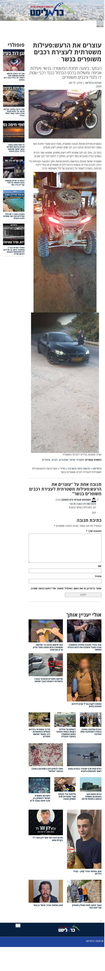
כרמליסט (97, 468)
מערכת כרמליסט (93, 82)
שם (99, 566)
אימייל (98, 576)
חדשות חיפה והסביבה (79, 468)
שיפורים (46, 459)
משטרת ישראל (76, 459)
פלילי (62, 468)
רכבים (55, 459)
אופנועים (63, 459)
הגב (94, 512)
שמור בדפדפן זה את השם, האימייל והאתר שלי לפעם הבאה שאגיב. (65, 588)
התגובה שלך (93, 531)
